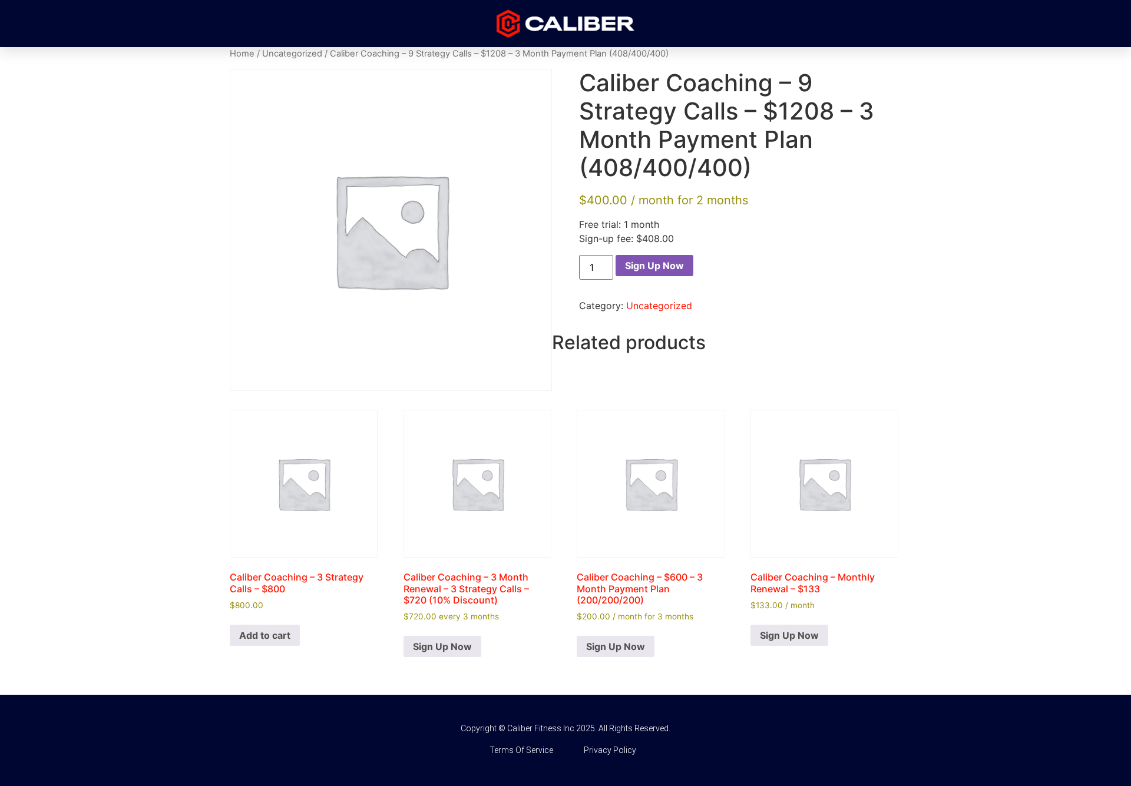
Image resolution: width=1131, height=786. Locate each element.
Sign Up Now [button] (442, 646)
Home (242, 53)
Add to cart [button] (264, 635)
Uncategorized (292, 53)
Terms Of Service (521, 750)
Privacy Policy (610, 750)
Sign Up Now (654, 265)
